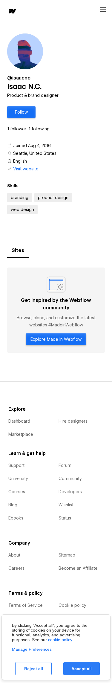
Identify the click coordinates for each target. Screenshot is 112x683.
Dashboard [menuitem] (19, 421)
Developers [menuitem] (70, 491)
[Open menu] (103, 10)
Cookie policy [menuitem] (72, 605)
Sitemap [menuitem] (67, 555)
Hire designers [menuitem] (73, 421)
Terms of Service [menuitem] (25, 605)
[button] (21, 112)
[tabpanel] (56, 310)
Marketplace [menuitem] (20, 434)
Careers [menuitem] (16, 568)
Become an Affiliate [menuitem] (78, 568)
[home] (12, 11)
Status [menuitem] (65, 518)
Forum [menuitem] (65, 465)
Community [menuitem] (70, 478)
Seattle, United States (34, 153)
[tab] (18, 250)
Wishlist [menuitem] (66, 504)
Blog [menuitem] (12, 504)
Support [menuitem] (16, 465)
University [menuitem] (18, 478)
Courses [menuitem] (16, 491)
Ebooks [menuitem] (15, 518)
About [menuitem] (14, 555)
